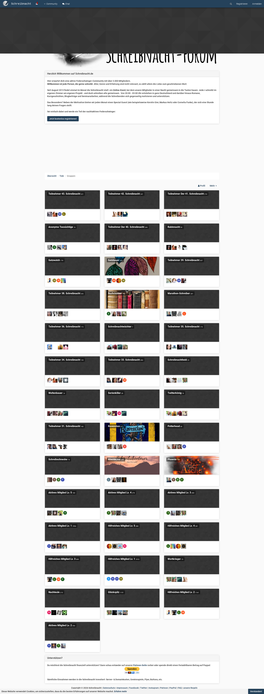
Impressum (122, 688)
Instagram (154, 688)
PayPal (172, 688)
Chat (67, 4)
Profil (202, 186)
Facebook (134, 688)
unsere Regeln (190, 688)
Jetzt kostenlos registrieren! (63, 119)
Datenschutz (109, 688)
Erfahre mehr (120, 691)
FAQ (180, 688)
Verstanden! (256, 691)
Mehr (214, 186)
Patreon (164, 688)
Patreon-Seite (140, 665)
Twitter (143, 688)
